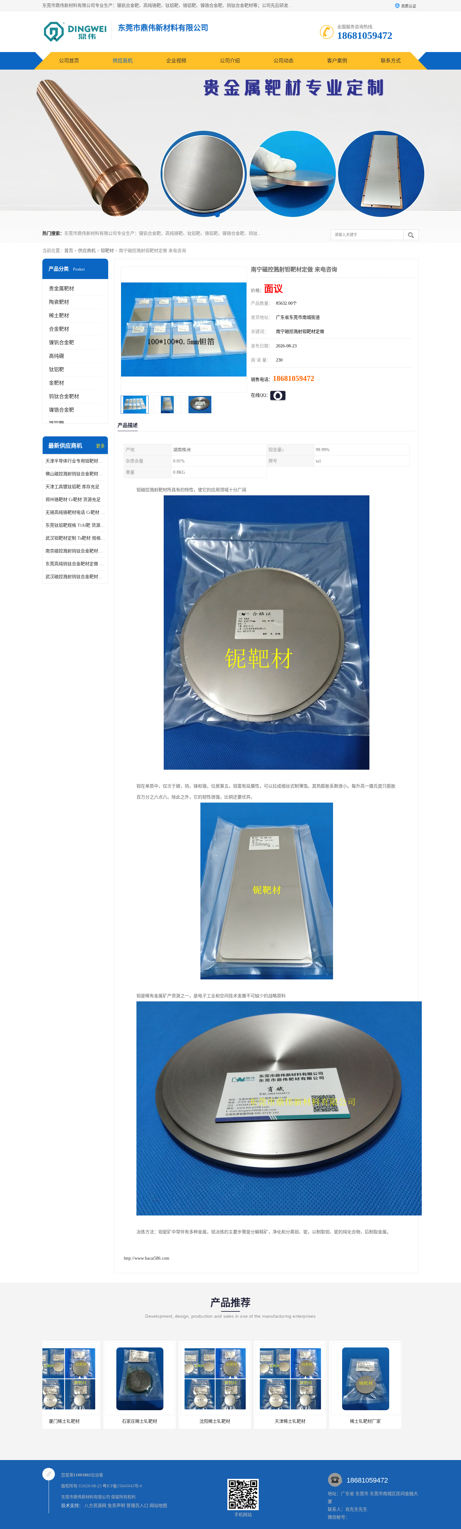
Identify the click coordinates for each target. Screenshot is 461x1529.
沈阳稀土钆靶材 (78, 1421)
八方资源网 (95, 1505)
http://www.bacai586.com (146, 1258)
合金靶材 (59, 329)
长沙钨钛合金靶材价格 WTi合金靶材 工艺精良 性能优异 (324, 1421)
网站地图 (158, 1505)
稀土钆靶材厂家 (229, 1421)
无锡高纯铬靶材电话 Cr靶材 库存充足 (75, 512)
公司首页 (69, 60)
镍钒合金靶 (61, 342)
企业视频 (176, 60)
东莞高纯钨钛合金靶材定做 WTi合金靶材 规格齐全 (75, 564)
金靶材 (56, 383)
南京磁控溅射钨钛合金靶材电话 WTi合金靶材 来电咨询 (75, 551)
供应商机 (123, 60)
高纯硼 (56, 356)
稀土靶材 (59, 315)
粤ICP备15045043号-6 (122, 1486)
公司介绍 (230, 60)
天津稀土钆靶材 (153, 1421)
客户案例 (337, 60)
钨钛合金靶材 (64, 396)
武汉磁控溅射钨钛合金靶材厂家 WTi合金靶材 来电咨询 (75, 576)
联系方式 (391, 60)
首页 (68, 250)
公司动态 (283, 60)
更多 (100, 446)
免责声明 (116, 1505)
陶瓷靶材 (59, 302)
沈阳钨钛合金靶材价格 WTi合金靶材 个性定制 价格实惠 (399, 1421)
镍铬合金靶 (61, 410)
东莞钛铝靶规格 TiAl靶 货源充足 (75, 525)
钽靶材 (107, 250)
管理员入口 (137, 1505)
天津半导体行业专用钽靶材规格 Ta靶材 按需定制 (75, 461)
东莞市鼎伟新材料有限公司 (85, 1497)
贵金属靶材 (61, 288)
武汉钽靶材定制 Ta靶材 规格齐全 (75, 538)
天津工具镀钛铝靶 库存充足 (72, 486)
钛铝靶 (56, 369)
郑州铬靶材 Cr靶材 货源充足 (73, 499)
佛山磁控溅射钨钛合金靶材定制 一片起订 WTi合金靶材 (75, 474)
